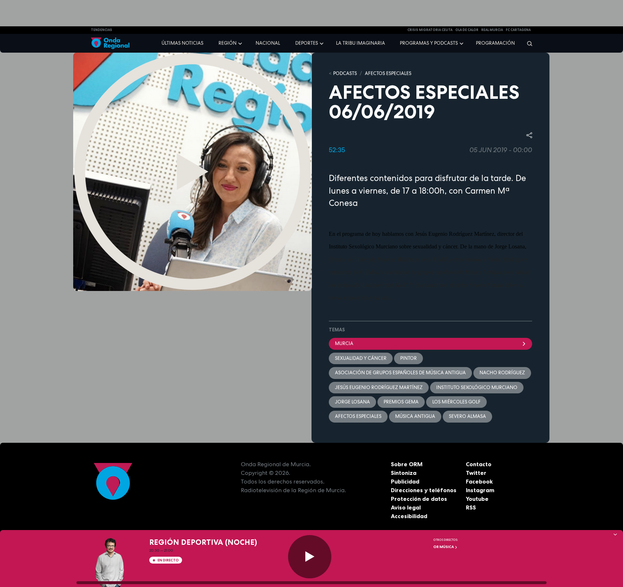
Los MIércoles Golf (456, 402)
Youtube (477, 498)
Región (227, 43)
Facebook (479, 481)
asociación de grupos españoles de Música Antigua (400, 373)
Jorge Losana (352, 402)
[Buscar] (527, 43)
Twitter (476, 472)
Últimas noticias (182, 43)
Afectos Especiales (388, 73)
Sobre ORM (407, 464)
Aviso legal (406, 507)
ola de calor (466, 30)
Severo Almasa (467, 416)
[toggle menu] (241, 43)
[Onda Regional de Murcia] (110, 43)
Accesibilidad (409, 516)
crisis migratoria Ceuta (429, 30)
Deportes (306, 43)
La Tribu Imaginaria (360, 43)
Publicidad (405, 481)
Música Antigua (415, 416)
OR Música (444, 546)
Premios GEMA (401, 402)
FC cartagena (518, 30)
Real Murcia (492, 30)
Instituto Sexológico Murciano (476, 387)
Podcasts (345, 73)
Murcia (344, 343)
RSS (471, 507)
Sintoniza (403, 472)
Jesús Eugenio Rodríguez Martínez (379, 387)
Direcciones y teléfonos (423, 490)
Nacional (268, 43)
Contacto (478, 464)
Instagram (480, 490)
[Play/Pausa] (309, 556)
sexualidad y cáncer (360, 358)
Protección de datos (419, 498)
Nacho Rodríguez (502, 373)
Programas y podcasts (429, 43)
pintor (408, 358)
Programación (495, 43)
